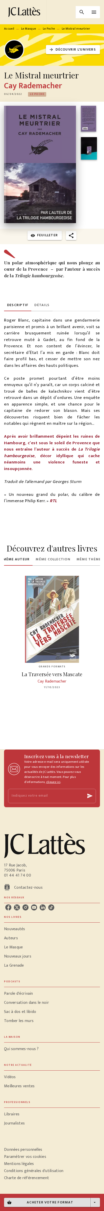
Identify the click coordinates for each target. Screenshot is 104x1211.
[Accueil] (25, 12)
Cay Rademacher (33, 86)
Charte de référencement (26, 1178)
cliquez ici (53, 781)
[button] (73, 49)
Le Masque (28, 28)
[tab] (17, 305)
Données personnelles (23, 1149)
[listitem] (8, 907)
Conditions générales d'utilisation (33, 1170)
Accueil (9, 28)
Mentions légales (19, 1163)
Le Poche (49, 28)
